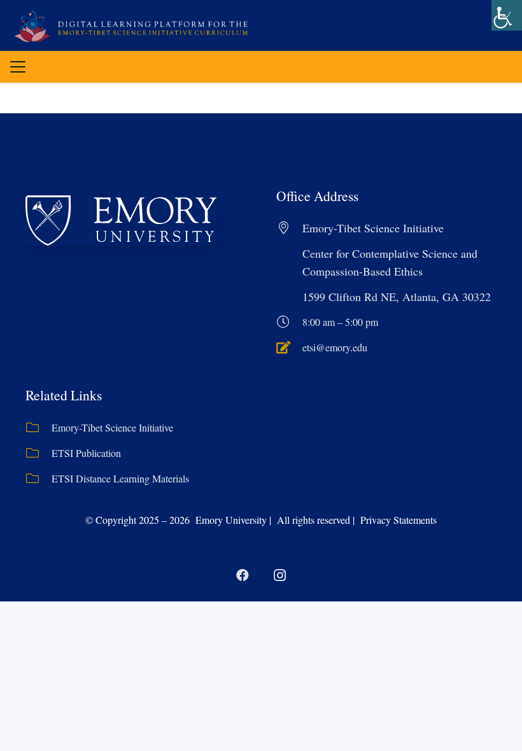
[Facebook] (242, 575)
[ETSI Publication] (38, 453)
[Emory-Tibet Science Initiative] (38, 427)
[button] (18, 66)
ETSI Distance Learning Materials (120, 478)
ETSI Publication (86, 453)
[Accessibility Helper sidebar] (506, 15)
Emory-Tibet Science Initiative (112, 427)
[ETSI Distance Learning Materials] (38, 478)
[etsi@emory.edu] (289, 347)
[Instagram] (279, 575)
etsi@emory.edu (334, 347)
